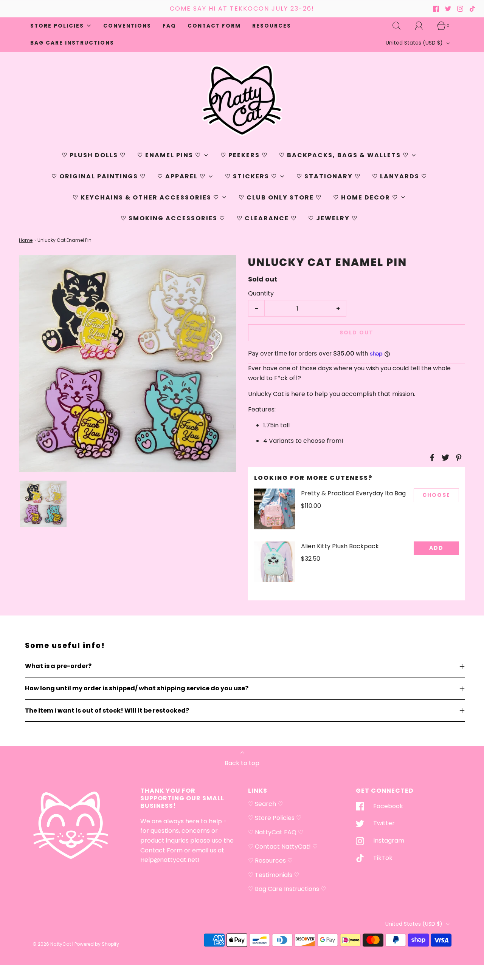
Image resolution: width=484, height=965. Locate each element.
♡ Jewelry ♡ (333, 218)
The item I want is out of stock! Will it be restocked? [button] (107, 710)
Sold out (357, 332)
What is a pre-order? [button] (58, 666)
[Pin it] (457, 457)
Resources (271, 25)
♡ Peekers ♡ (244, 155)
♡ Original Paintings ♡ (98, 176)
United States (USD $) (415, 42)
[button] (43, 503)
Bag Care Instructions (72, 42)
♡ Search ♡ (265, 804)
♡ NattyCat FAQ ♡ (275, 832)
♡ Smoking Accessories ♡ (173, 218)
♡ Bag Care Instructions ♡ (287, 889)
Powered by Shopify (96, 944)
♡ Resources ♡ (270, 860)
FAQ (169, 25)
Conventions (127, 25)
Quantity (261, 293)
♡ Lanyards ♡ (399, 176)
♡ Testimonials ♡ (273, 875)
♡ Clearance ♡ (267, 218)
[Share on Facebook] (431, 457)
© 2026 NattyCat (52, 944)
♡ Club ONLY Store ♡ (280, 197)
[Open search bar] (400, 25)
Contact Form (214, 25)
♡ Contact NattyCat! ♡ (283, 846)
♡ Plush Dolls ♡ (94, 155)
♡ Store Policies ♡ (274, 817)
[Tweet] (444, 457)
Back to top (242, 763)
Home (26, 240)
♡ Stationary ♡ (328, 176)
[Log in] (423, 25)
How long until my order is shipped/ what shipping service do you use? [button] (136, 688)
